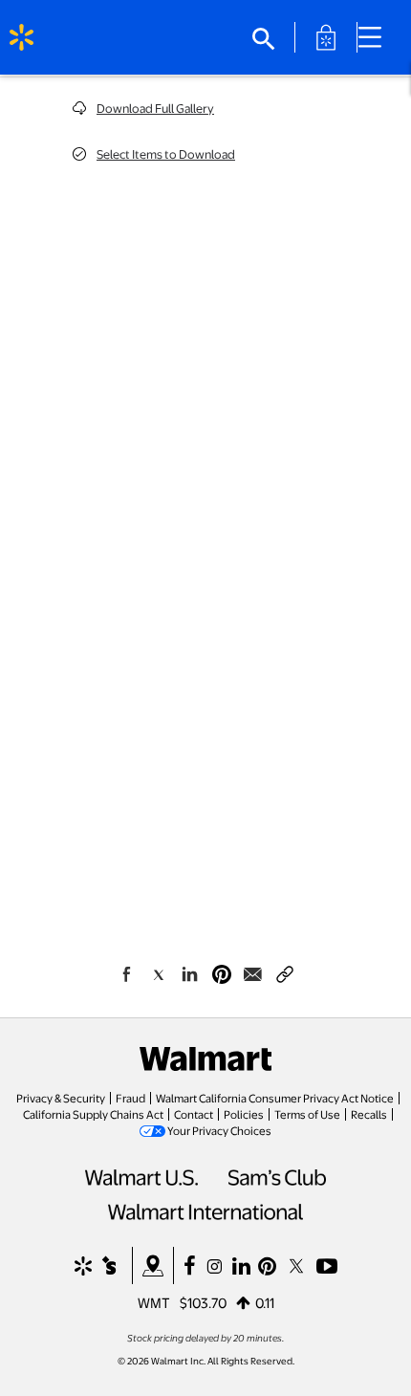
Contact (193, 1114)
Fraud (130, 1097)
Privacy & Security (60, 1097)
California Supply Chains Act (93, 1114)
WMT (154, 1302)
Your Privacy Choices (219, 1130)
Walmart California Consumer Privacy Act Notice (275, 1097)
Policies (244, 1114)
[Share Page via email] (253, 974)
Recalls (369, 1114)
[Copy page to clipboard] (284, 970)
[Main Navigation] (376, 37)
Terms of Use (307, 1114)
